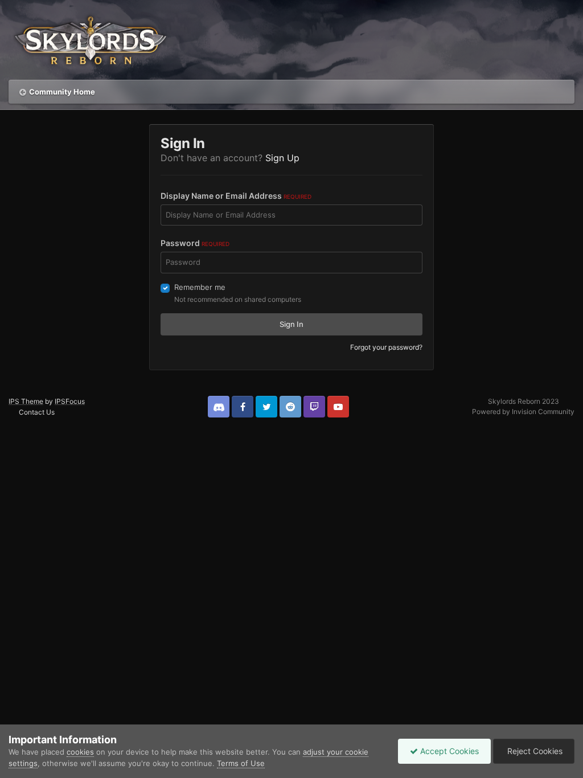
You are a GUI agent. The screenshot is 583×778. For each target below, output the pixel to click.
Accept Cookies (448, 751)
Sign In (291, 324)
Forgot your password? (386, 347)
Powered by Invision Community (523, 411)
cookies (80, 751)
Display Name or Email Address (236, 195)
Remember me (199, 287)
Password (195, 243)
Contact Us (37, 412)
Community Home (62, 91)
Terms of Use (241, 763)
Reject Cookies (534, 751)
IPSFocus (70, 401)
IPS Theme (26, 401)
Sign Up (282, 157)
